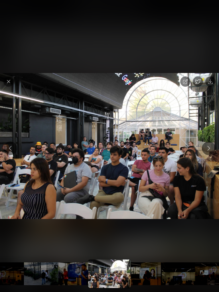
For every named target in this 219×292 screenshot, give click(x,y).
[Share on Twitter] (198, 81)
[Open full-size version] (185, 81)
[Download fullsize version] (210, 81)
